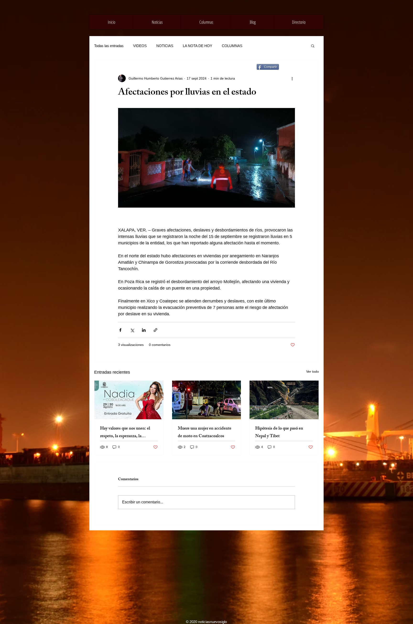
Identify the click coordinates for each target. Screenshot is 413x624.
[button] (312, 46)
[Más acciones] (292, 78)
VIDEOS (140, 46)
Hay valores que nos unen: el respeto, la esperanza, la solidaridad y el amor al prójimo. (128, 432)
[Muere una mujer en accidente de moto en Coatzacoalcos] (206, 400)
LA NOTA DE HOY (197, 46)
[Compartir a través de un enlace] (155, 330)
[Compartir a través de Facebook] (120, 330)
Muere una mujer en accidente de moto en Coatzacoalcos (204, 432)
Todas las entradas (109, 46)
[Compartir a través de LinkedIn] (143, 330)
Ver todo (312, 371)
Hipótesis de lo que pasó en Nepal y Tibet (279, 432)
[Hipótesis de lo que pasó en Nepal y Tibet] (284, 400)
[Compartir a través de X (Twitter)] (132, 330)
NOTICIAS (164, 46)
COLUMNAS (232, 46)
